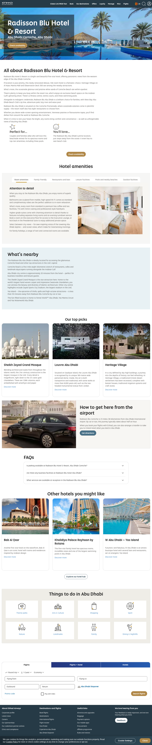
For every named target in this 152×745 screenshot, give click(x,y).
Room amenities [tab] (21, 179)
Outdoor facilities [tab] (130, 179)
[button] (137, 3)
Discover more (10, 386)
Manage (111, 4)
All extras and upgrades (85, 712)
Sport (130, 613)
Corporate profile (8, 712)
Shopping (94, 613)
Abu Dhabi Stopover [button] (90, 686)
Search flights (139, 693)
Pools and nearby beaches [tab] (106, 179)
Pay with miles (50, 694)
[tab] (26, 664)
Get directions (88, 433)
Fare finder (44, 726)
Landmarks (58, 634)
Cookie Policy (12, 742)
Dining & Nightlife (130, 634)
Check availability (17, 45)
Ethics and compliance (10, 729)
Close (145, 741)
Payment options (83, 719)
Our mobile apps (83, 723)
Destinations (44, 716)
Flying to (83, 679)
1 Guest (26, 672)
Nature (22, 634)
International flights (47, 719)
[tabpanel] (76, 210)
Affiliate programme (84, 729)
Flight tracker (44, 723)
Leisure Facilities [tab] (83, 179)
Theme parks (21, 613)
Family (94, 634)
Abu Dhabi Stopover (47, 733)
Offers (94, 4)
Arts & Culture (58, 613)
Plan (119, 4)
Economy (38, 672)
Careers (5, 719)
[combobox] (12, 672)
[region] (76, 740)
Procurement (82, 726)
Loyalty (102, 4)
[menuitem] (58, 4)
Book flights (44, 712)
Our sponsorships (8, 723)
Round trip (12, 672)
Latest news (6, 716)
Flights (125, 4)
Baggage (80, 716)
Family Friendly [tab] (40, 179)
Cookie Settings (125, 741)
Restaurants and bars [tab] (61, 179)
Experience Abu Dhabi (48, 729)
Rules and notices (83, 733)
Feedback (121, 720)
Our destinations (82, 4)
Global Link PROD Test (58, 4)
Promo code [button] (10, 693)
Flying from (11, 679)
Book (72, 4)
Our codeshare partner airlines (13, 726)
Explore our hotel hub (76, 576)
